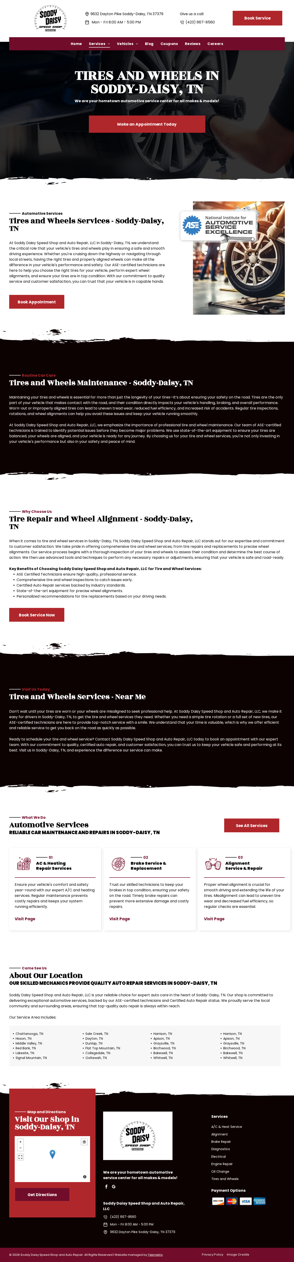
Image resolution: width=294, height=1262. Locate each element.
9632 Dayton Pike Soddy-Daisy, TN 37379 (126, 14)
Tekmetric (155, 1255)
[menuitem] (76, 44)
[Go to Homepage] (50, 3)
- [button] (20, 1148)
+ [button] (20, 1142)
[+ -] (52, 1159)
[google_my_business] (113, 1187)
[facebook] (106, 1187)
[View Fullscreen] (20, 1157)
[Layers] (84, 1142)
